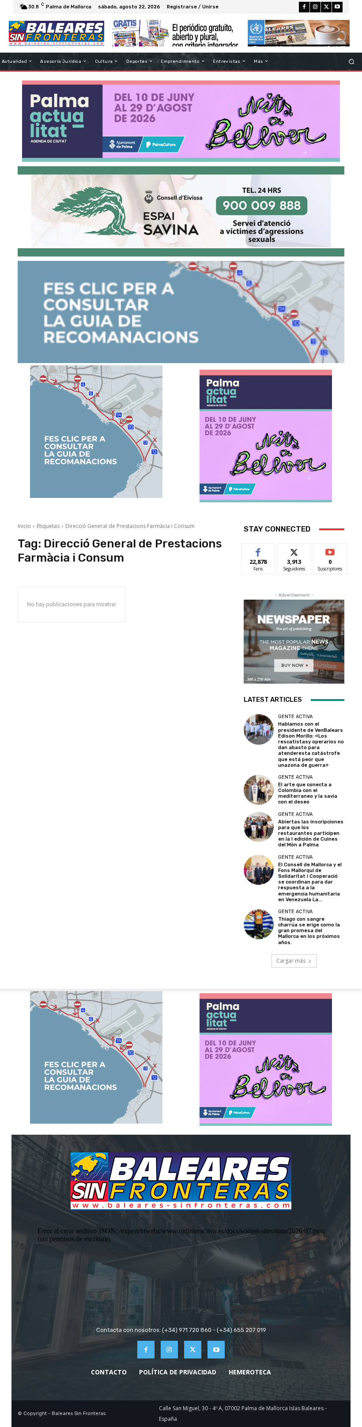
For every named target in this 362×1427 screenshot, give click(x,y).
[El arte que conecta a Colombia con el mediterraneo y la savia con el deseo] (259, 790)
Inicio (24, 526)
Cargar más (290, 960)
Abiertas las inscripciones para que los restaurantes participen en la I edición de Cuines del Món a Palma (310, 833)
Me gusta (258, 550)
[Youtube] (337, 7)
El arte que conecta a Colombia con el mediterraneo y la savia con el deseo (307, 793)
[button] (351, 61)
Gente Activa (295, 716)
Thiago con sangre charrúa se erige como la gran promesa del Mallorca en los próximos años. (309, 930)
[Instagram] (315, 7)
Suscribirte (330, 550)
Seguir (294, 550)
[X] (326, 7)
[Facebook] (304, 7)
